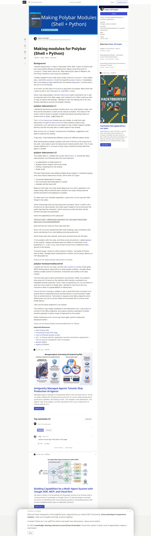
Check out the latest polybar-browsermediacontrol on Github (56, 324)
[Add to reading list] (25, 52)
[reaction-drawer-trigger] (25, 40)
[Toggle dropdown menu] (91, 349)
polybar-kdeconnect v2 (67, 156)
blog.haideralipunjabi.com (65, 39)
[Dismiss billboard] (130, 511)
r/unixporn (37, 71)
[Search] (29, 2)
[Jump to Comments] (25, 46)
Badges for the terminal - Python (110, 49)
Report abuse (68, 447)
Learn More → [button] (105, 145)
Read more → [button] (39, 408)
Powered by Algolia (74, 2)
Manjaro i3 (49, 67)
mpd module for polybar (72, 267)
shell (42, 57)
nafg (39, 436)
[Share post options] (25, 63)
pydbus (86, 309)
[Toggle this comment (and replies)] (35, 439)
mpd (45, 267)
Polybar (50, 78)
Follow (114, 13)
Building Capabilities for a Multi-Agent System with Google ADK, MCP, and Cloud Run (63, 490)
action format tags (76, 197)
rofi (53, 89)
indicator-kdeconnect (61, 95)
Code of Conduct (58, 447)
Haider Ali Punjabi (43, 38)
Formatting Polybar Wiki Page (47, 333)
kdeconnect (55, 123)
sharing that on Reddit (46, 131)
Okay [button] (30, 533)
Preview (48, 430)
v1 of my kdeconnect (45, 120)
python (36, 57)
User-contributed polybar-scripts (48, 335)
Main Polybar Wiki (42, 330)
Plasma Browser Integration (44, 291)
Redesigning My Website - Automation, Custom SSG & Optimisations (111, 57)
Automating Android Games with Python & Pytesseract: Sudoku (112, 65)
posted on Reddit (53, 80)
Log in (112, 2)
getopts (88, 240)
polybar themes (75, 80)
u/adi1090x (42, 80)
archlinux (53, 57)
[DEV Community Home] (24, 2)
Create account (122, 2)
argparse (64, 311)
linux (47, 57)
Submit (40, 430)
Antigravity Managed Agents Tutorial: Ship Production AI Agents (58, 390)
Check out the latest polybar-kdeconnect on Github (53, 260)
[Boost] (25, 58)
